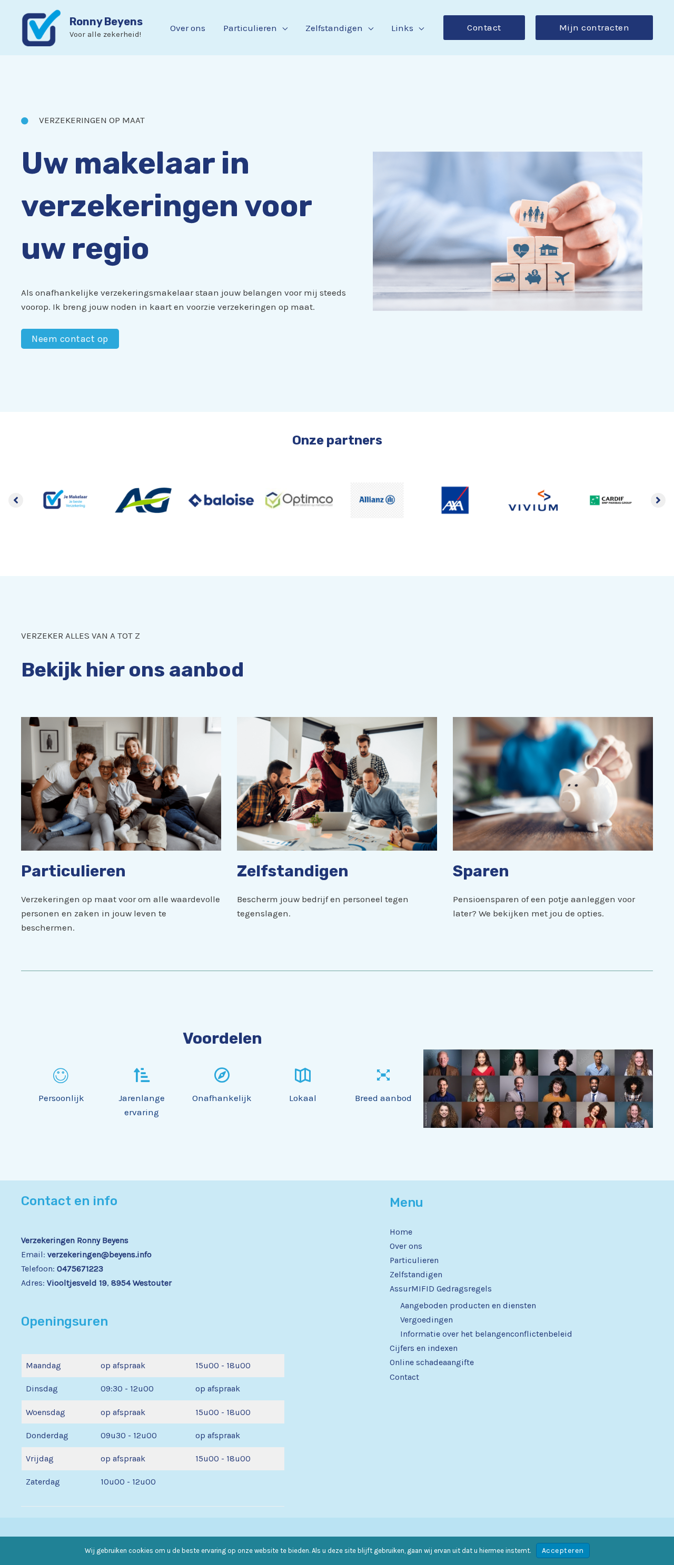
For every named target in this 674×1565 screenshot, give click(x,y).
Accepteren (563, 1550)
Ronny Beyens (106, 21)
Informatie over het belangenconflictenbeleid (486, 1334)
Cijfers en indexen (424, 1348)
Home (401, 1232)
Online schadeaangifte (432, 1362)
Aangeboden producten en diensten (468, 1305)
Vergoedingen (426, 1320)
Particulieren (414, 1260)
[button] (282, 27)
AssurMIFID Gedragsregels (441, 1289)
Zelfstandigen (416, 1274)
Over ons (406, 1246)
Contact (404, 1377)
